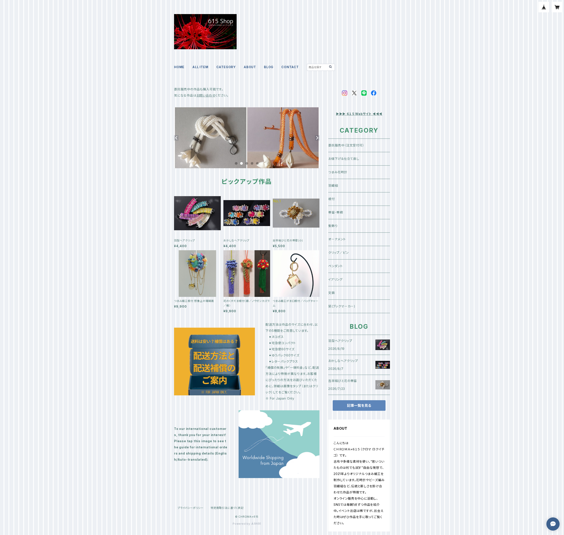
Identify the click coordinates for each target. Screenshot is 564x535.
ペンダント (335, 266)
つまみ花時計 (337, 172)
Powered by (242, 523)
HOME (179, 67)
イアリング (335, 279)
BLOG (268, 67)
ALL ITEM (200, 67)
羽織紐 (333, 185)
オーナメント (337, 239)
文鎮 (331, 293)
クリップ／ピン (338, 252)
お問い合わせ (206, 95)
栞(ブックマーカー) (341, 306)
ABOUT (250, 67)
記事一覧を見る (359, 405)
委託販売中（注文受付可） (346, 145)
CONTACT (290, 67)
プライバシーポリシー (191, 507)
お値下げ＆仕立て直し (343, 159)
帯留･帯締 (335, 212)
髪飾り (333, 226)
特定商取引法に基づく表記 (227, 507)
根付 (331, 199)
